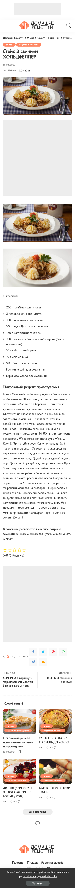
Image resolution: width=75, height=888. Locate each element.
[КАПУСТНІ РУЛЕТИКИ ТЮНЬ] (55, 771)
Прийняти (38, 883)
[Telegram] (33, 662)
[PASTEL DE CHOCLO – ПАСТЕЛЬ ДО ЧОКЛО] (55, 721)
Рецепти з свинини (28, 44)
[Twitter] (43, 652)
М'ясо (9, 44)
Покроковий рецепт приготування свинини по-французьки (18, 742)
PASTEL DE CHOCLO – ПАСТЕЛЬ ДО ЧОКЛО (54, 740)
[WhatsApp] (63, 652)
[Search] (68, 26)
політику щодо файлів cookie (40, 876)
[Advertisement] (37, 9)
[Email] (43, 662)
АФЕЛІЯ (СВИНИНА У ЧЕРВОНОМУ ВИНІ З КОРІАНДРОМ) (17, 792)
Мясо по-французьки (18, 730)
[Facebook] (33, 652)
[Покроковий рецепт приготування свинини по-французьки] (19, 721)
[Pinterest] (53, 652)
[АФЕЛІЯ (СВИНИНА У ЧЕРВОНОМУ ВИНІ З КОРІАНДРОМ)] (19, 771)
